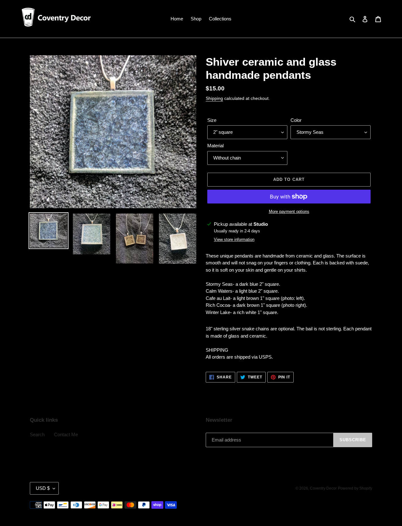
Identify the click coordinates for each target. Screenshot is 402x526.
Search (37, 434)
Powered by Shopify (355, 488)
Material (215, 145)
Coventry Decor (323, 488)
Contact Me (66, 434)
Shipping (214, 98)
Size (211, 120)
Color (296, 120)
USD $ (43, 488)
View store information (234, 239)
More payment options (289, 211)
